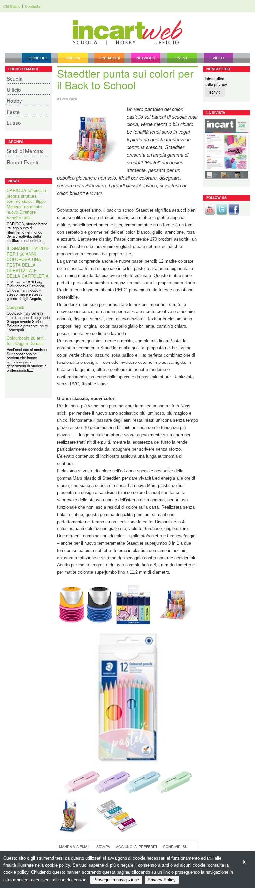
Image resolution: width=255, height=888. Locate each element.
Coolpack (15, 307)
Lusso (14, 122)
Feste (13, 111)
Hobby (14, 100)
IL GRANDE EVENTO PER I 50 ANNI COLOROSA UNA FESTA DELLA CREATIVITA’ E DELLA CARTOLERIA (28, 262)
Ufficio (14, 89)
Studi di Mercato (25, 150)
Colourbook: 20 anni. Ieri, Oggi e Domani (26, 340)
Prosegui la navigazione (116, 879)
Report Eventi (22, 162)
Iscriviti (215, 92)
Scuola (15, 78)
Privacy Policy (162, 879)
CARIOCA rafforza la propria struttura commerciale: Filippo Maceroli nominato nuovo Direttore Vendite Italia (26, 204)
